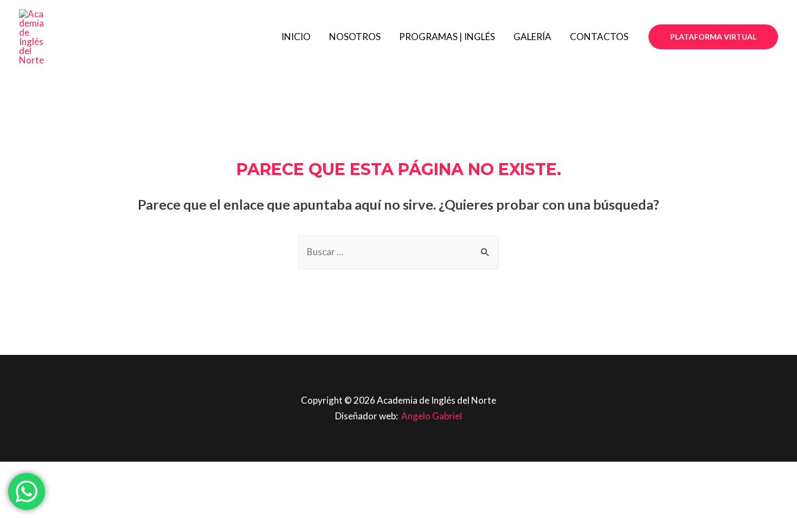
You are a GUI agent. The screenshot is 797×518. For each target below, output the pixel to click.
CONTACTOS (599, 36)
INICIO (296, 36)
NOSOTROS (355, 36)
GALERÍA (532, 36)
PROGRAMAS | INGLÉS (447, 36)
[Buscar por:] (398, 251)
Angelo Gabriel (431, 416)
